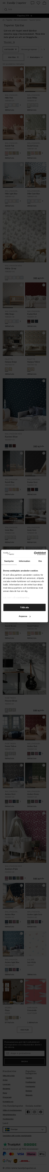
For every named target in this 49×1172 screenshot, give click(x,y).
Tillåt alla (24, 607)
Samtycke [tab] (9, 561)
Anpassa (23, 616)
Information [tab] (24, 561)
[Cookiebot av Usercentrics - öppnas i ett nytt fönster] (34, 553)
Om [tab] (40, 561)
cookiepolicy (22, 597)
